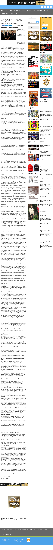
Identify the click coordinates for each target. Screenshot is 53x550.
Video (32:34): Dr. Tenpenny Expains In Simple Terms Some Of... (45, 140)
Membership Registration (6, 534)
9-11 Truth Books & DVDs (6, 476)
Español (23, 10)
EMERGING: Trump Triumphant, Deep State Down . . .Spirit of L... (45, 121)
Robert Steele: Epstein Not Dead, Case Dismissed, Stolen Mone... (46, 200)
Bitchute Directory (10, 529)
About (7, 10)
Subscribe (25, 531)
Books (35, 529)
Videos (12, 13)
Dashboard (48, 531)
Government (16, 23)
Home (2, 10)
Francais (29, 10)
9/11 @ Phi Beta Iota (5, 478)
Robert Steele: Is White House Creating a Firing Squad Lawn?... (45, 241)
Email (43, 22)
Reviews (46, 10)
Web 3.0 (17, 13)
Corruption (11, 23)
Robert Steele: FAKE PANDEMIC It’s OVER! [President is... (44, 225)
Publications (39, 10)
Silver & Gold (19, 531)
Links (34, 10)
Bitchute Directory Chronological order (21, 529)
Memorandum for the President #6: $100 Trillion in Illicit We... (46, 235)
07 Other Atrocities (4, 23)
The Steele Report (4, 13)
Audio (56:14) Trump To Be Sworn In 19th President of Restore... (45, 219)
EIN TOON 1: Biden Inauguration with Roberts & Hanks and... (46, 246)
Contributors (17, 10)
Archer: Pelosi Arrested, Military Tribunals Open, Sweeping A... (45, 145)
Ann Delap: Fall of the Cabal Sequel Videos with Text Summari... (45, 130)
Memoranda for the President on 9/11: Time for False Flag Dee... (46, 206)
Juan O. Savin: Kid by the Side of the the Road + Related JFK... (45, 230)
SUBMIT (44, 27)
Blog (11, 10)
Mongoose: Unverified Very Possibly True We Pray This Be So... (46, 115)
